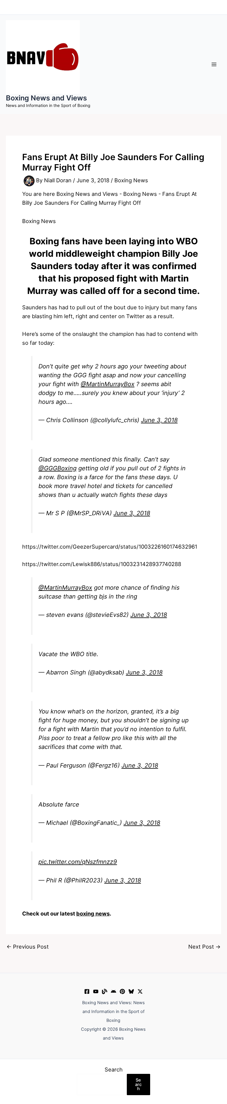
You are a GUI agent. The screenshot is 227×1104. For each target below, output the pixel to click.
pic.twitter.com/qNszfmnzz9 (77, 861)
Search (114, 1069)
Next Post (204, 946)
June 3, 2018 (159, 420)
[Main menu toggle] (214, 64)
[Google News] (113, 991)
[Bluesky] (131, 991)
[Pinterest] (122, 991)
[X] (140, 991)
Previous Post (28, 946)
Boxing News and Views (46, 98)
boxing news (93, 913)
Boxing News (131, 180)
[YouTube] (95, 991)
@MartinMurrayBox (107, 384)
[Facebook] (87, 991)
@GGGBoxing (57, 468)
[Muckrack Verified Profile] (104, 991)
